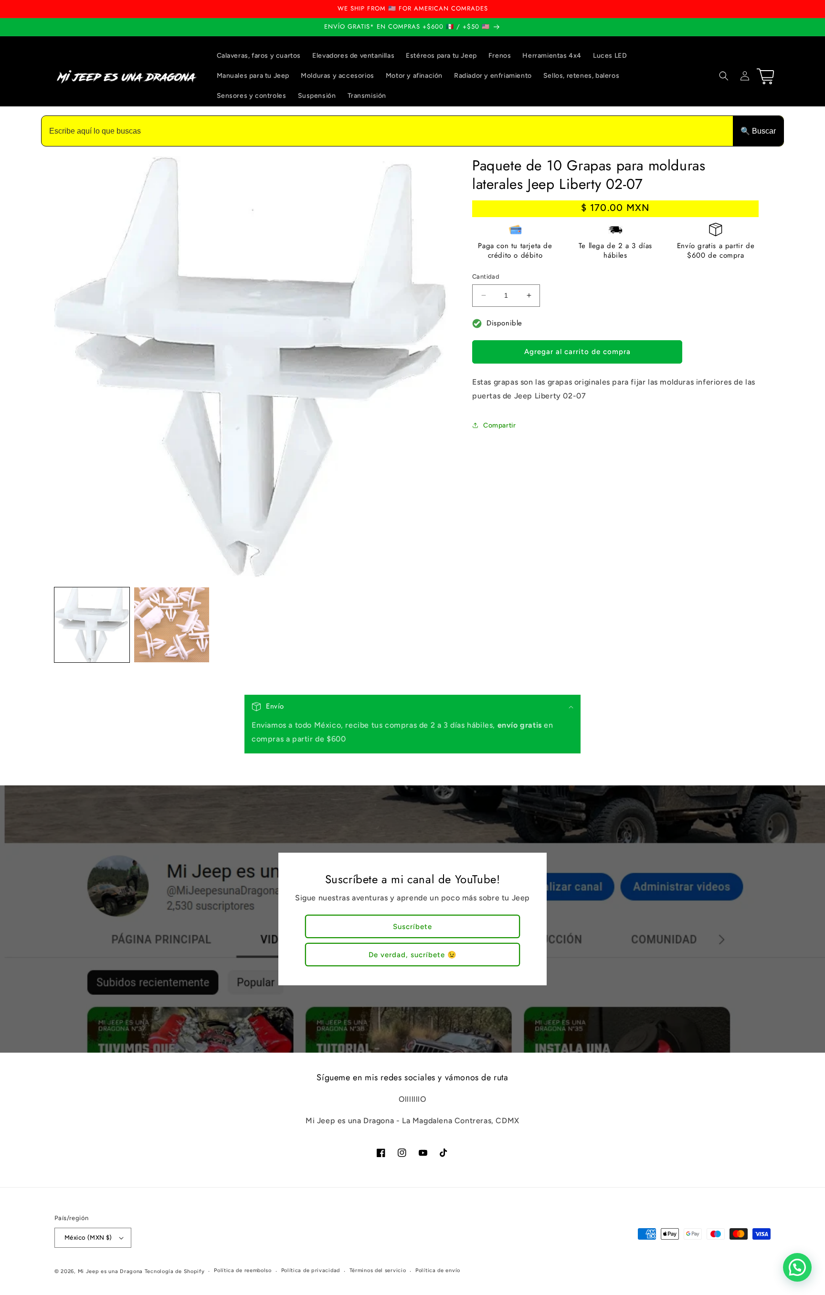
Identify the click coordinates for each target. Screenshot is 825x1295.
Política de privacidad (310, 1270)
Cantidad (485, 276)
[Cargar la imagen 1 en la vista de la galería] (91, 624)
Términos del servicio (377, 1270)
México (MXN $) (88, 1237)
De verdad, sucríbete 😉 (413, 954)
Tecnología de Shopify (175, 1271)
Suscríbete (412, 926)
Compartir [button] (499, 425)
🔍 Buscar (758, 131)
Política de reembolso (243, 1270)
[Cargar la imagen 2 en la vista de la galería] (171, 624)
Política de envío (437, 1270)
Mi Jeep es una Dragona (110, 1271)
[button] (723, 75)
